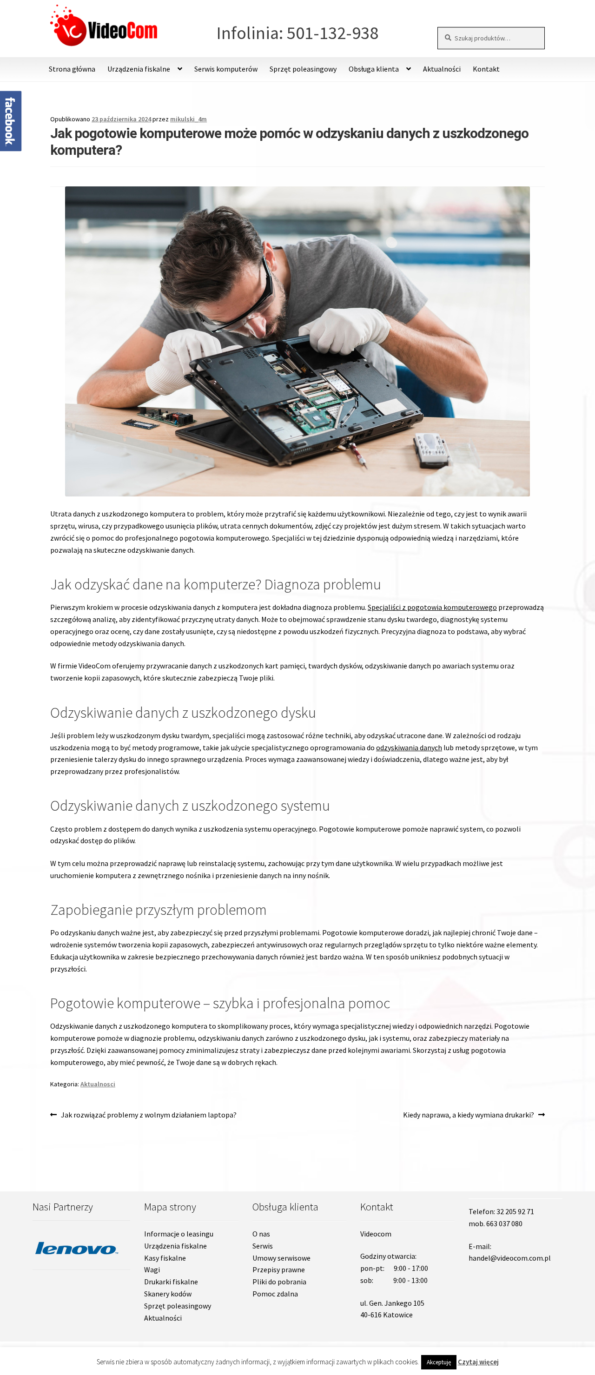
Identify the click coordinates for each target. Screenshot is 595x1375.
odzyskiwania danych (409, 747)
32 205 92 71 (515, 1211)
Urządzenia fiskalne (175, 1245)
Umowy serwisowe (281, 1258)
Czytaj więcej (478, 1361)
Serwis (262, 1245)
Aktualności (442, 68)
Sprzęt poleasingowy (303, 68)
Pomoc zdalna (275, 1293)
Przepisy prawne (278, 1269)
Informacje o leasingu (178, 1233)
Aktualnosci (97, 1084)
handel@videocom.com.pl (510, 1258)
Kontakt (486, 68)
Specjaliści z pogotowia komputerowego (432, 607)
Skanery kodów (168, 1293)
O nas (261, 1233)
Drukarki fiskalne (171, 1281)
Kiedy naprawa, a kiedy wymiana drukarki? (468, 1115)
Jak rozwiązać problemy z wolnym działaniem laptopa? (148, 1115)
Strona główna (72, 68)
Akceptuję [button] (439, 1362)
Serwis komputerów (226, 68)
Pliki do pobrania (279, 1281)
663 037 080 (504, 1223)
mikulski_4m (188, 119)
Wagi (152, 1269)
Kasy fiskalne (165, 1258)
